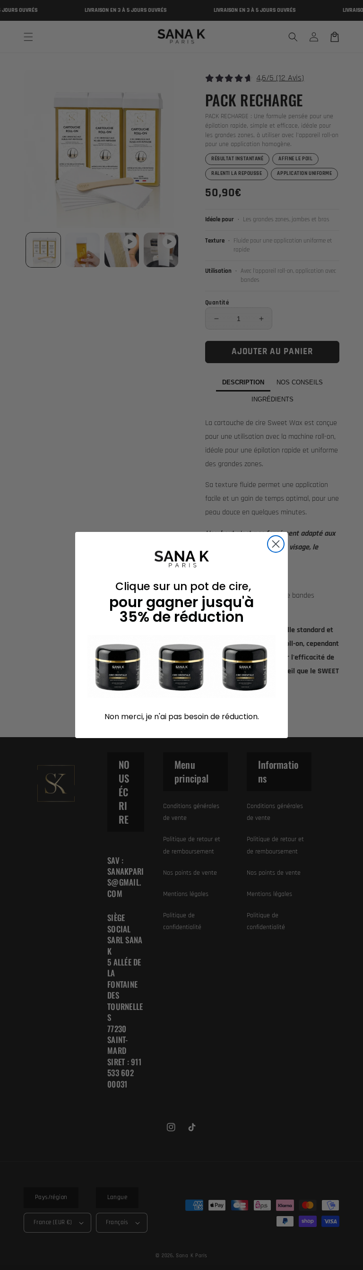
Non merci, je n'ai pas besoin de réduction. (181, 716)
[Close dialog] (276, 544)
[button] (181, 666)
